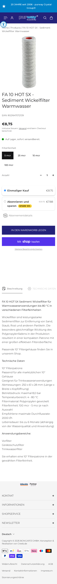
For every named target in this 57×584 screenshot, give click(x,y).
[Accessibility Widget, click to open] (3, 24)
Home (5, 27)
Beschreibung (14, 288)
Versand (22, 128)
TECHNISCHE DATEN (44, 288)
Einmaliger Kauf (18, 190)
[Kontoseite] (12, 17)
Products (16, 27)
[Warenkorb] (51, 17)
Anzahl (5, 175)
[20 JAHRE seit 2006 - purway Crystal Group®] (28, 6)
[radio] (5, 191)
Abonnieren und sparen (19, 203)
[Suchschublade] (45, 17)
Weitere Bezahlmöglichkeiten (28, 249)
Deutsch (7, 534)
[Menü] (6, 17)
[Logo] (28, 18)
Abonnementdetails (20, 215)
